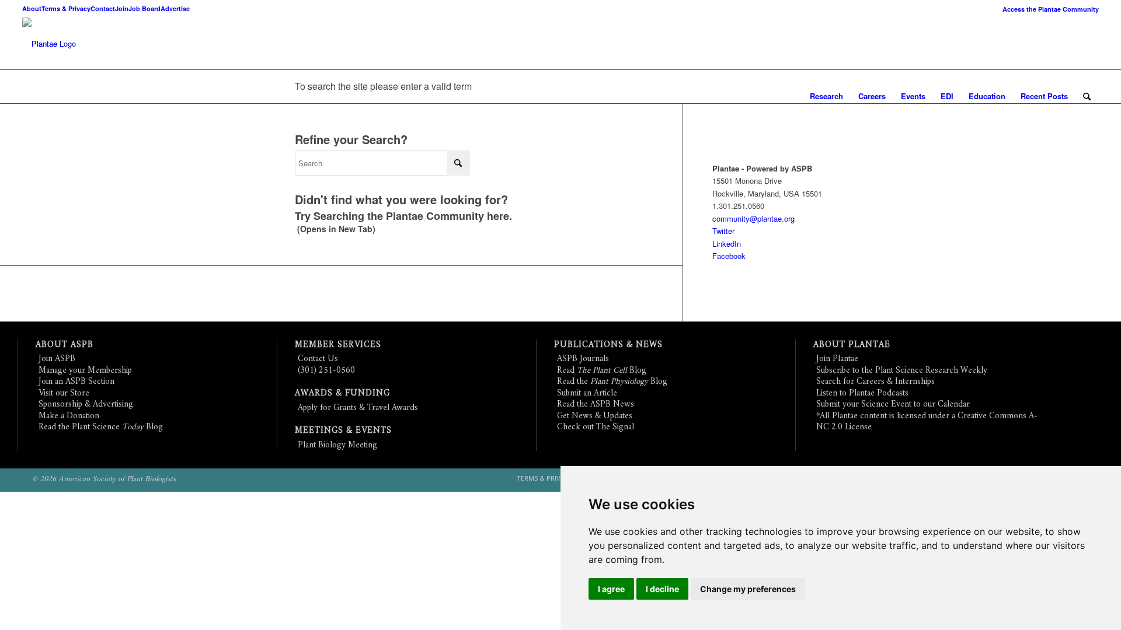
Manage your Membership (85, 371)
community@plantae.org (753, 218)
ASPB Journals (583, 359)
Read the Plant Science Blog (101, 427)
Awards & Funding (342, 393)
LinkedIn (726, 243)
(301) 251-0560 (326, 371)
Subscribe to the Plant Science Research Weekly (901, 371)
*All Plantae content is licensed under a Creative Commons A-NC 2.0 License (927, 422)
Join (121, 8)
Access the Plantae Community (1050, 9)
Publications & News (608, 345)
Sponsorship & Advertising (86, 404)
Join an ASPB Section (76, 382)
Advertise (175, 8)
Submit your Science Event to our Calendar (893, 404)
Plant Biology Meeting (337, 445)
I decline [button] (662, 589)
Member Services (338, 345)
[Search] (1086, 96)
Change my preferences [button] (748, 589)
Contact (102, 8)
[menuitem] (1048, 9)
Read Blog (601, 371)
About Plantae (851, 345)
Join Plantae (837, 359)
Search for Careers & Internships (875, 382)
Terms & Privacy (65, 8)
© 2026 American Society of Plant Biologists (104, 479)
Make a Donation (69, 416)
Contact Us (318, 359)
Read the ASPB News (595, 404)
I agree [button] (611, 589)
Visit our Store (64, 393)
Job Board (144, 8)
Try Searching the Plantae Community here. (403, 215)
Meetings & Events (343, 431)
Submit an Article (587, 393)
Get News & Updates (594, 416)
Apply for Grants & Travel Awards (358, 408)
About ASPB (64, 345)
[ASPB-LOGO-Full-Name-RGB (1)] (39, 44)
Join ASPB (57, 359)
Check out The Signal (595, 427)
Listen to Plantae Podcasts (862, 393)
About (31, 8)
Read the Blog (612, 382)
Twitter (723, 230)
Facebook (729, 255)
